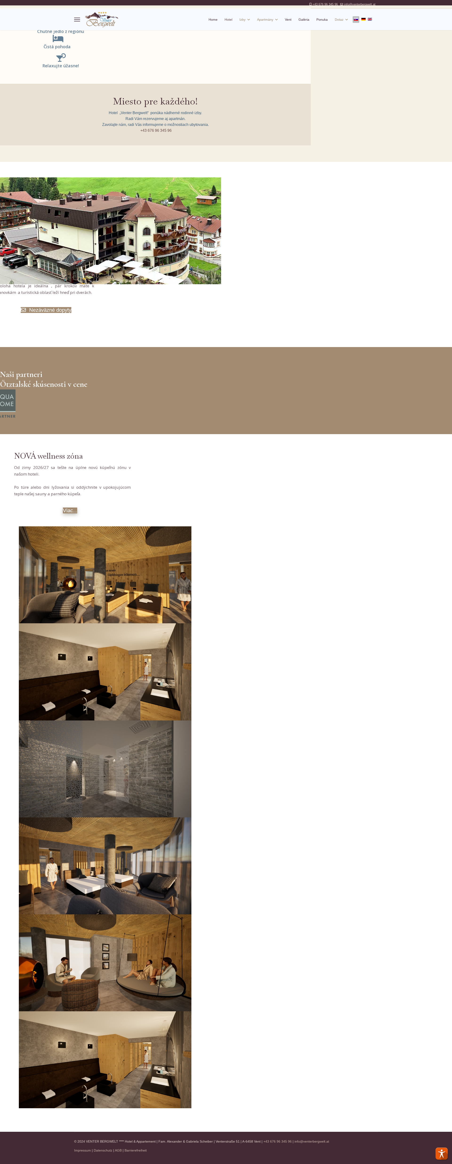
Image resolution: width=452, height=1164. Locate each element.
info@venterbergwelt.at (359, 4)
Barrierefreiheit (136, 1150)
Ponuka (322, 19)
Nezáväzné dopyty (49, 310)
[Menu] (77, 19)
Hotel (228, 19)
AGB (118, 1150)
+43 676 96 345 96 (325, 4)
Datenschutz (103, 1150)
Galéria (304, 19)
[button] (441, 1153)
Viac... (70, 510)
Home (213, 19)
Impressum (82, 1150)
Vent (288, 19)
